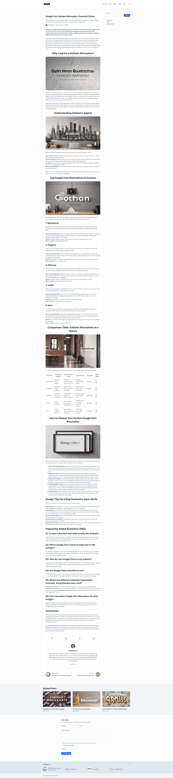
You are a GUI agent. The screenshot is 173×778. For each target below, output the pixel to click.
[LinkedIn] (93, 638)
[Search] (129, 4)
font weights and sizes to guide (70, 506)
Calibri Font (73, 769)
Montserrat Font (119, 769)
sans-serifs (79, 512)
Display (115, 4)
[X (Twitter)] (66, 638)
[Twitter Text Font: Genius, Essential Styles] (45, 769)
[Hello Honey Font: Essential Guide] (86, 699)
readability (70, 620)
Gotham (68, 625)
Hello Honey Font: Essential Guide (81, 709)
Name (64, 725)
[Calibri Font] (67, 769)
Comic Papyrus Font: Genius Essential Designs (114, 709)
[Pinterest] (80, 638)
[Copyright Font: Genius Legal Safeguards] (57, 699)
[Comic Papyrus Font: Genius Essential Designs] (116, 699)
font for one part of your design (75, 491)
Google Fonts (64, 241)
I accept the (68, 745)
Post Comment (66, 753)
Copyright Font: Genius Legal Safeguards (54, 709)
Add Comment (66, 730)
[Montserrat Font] (112, 769)
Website (64, 749)
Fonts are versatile (78, 522)
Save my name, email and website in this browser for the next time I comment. (79, 743)
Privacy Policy (110, 24)
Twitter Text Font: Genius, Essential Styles (54, 769)
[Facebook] (52, 638)
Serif (120, 4)
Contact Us (109, 20)
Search (108, 13)
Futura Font (96, 769)
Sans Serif (105, 4)
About (124, 4)
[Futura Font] (90, 769)
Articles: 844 (73, 664)
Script (110, 4)
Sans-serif (65, 25)
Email (81, 725)
